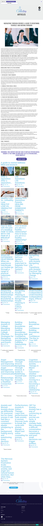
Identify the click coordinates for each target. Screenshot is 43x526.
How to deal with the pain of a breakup (7, 228)
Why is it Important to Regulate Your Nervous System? (21, 265)
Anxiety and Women (6, 406)
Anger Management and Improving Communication (8, 363)
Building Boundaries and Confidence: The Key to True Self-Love (34, 336)
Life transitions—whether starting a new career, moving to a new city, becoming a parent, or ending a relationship (35, 380)
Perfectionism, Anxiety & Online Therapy (21, 408)
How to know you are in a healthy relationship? (21, 229)
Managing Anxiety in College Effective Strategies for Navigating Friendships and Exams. (7, 335)
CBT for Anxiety (32, 406)
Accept (37, 524)
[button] (41, 1)
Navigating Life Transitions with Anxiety (34, 258)
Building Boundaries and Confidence (34, 325)
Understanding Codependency (35, 292)
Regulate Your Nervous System (21, 257)
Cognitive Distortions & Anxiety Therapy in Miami (35, 364)
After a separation (6, 178)
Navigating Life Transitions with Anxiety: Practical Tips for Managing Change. (35, 269)
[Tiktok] (39, 10)
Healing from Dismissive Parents (21, 200)
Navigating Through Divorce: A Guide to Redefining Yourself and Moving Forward (20, 373)
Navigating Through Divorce (20, 362)
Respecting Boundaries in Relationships (7, 293)
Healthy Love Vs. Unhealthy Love (7, 200)
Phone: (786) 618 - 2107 (9, 516)
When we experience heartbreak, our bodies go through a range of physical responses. (7, 268)
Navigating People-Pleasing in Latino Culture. (20, 303)
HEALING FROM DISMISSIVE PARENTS (20, 207)
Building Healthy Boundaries (20, 324)
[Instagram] (39, 8)
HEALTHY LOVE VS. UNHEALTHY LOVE (6, 207)
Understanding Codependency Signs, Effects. (35, 297)
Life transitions (20, 178)
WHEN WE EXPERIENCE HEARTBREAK (7, 257)
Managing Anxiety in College (5, 324)
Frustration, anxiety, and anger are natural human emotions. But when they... (7, 472)
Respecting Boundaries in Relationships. (7, 299)
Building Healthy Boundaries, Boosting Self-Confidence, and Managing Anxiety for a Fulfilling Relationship (21, 336)
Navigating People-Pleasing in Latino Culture (21, 294)
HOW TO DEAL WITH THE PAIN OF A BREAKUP (7, 235)
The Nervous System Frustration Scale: (6, 462)
